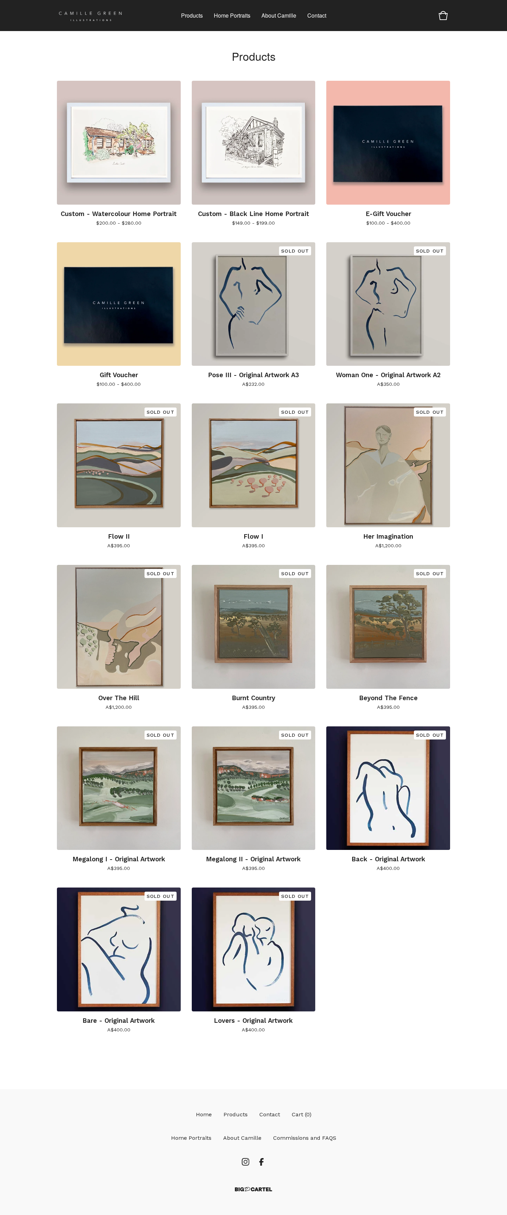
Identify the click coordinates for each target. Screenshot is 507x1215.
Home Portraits (232, 15)
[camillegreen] (91, 16)
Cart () (301, 1114)
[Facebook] (261, 1162)
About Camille (278, 15)
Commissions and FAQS (304, 1138)
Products (192, 15)
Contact (316, 15)
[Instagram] (245, 1162)
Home (204, 1114)
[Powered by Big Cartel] (253, 1189)
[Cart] (443, 15)
